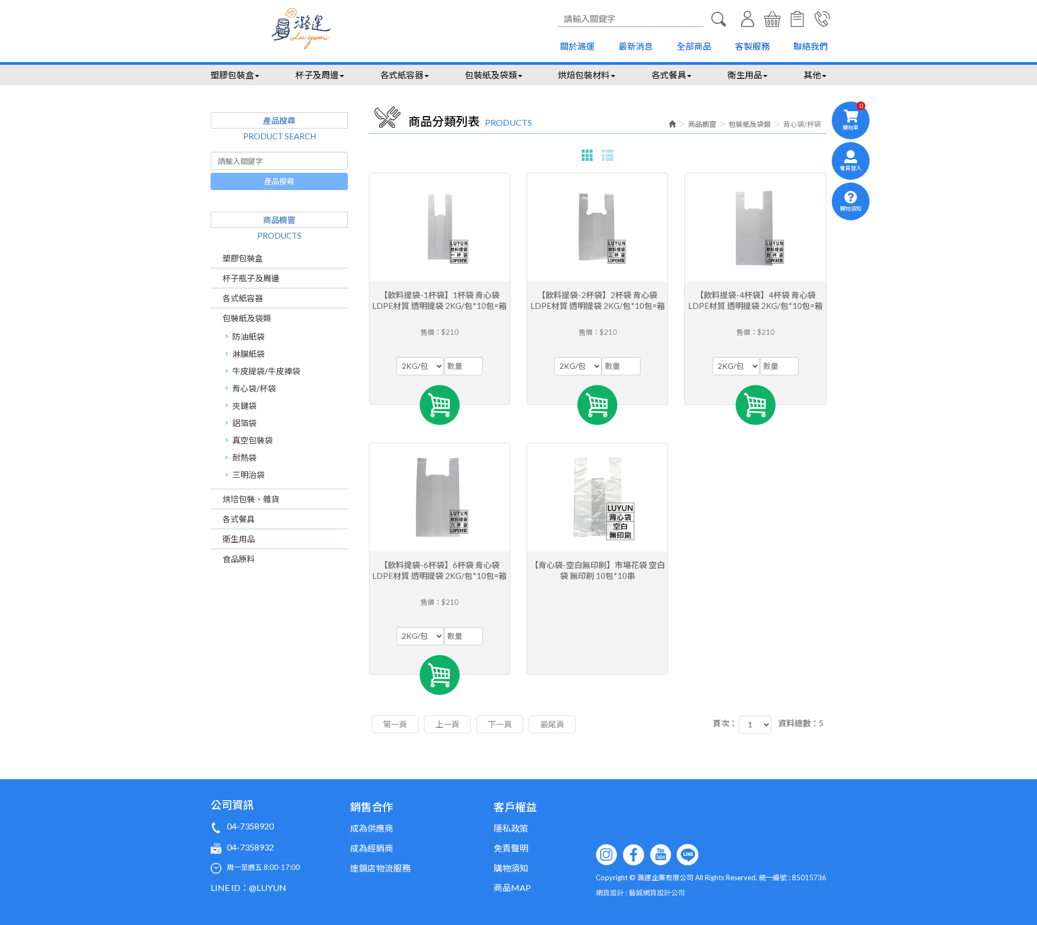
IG (606, 855)
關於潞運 (577, 46)
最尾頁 (552, 724)
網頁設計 (610, 892)
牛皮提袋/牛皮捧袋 (266, 371)
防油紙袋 (248, 336)
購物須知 (797, 19)
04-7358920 (250, 826)
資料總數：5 (801, 723)
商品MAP (512, 887)
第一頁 (395, 724)
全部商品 (694, 46)
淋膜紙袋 (248, 354)
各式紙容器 (243, 298)
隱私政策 (511, 828)
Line (687, 855)
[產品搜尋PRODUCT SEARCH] (718, 19)
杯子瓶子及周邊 (251, 278)
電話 (822, 19)
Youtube (660, 855)
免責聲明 (511, 848)
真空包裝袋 (252, 440)
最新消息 (635, 46)
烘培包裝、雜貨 (251, 499)
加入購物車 (440, 405)
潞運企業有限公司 (301, 28)
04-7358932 (250, 847)
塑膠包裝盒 (243, 258)
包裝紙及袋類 (247, 318)
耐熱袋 (244, 457)
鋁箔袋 (244, 423)
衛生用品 (239, 539)
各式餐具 (239, 519)
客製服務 (752, 46)
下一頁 (500, 724)
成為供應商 (371, 828)
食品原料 (239, 559)
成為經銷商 (371, 848)
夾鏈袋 (244, 405)
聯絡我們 (810, 46)
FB (633, 855)
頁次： (725, 723)
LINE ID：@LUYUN (248, 887)
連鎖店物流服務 (380, 868)
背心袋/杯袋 (254, 388)
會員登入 (747, 19)
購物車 (772, 19)
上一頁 (447, 724)
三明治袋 (248, 475)
